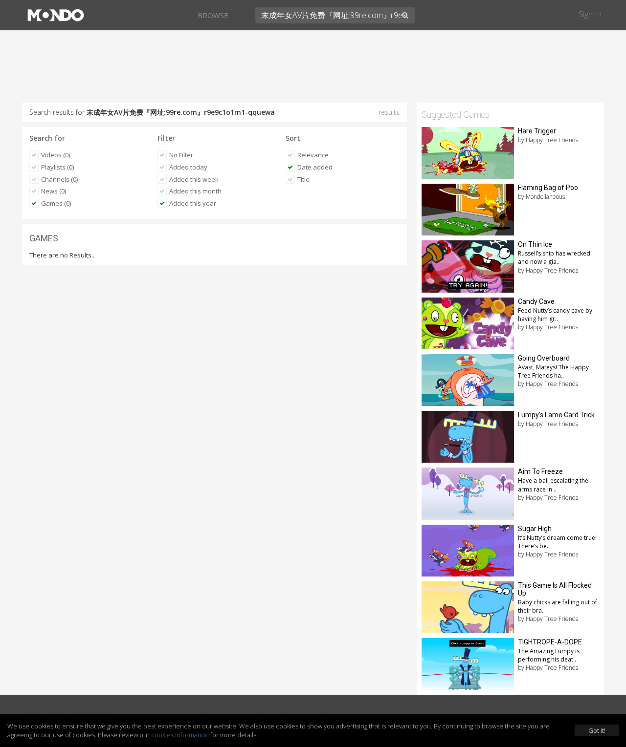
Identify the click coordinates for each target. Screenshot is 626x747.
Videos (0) (55, 154)
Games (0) (56, 203)
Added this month (195, 191)
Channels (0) (59, 179)
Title (303, 179)
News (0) (53, 191)
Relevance (313, 154)
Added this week (194, 179)
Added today (188, 167)
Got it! (596, 730)
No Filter (181, 154)
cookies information (180, 734)
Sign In (590, 14)
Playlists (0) (57, 167)
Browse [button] (214, 15)
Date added (315, 167)
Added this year (192, 203)
